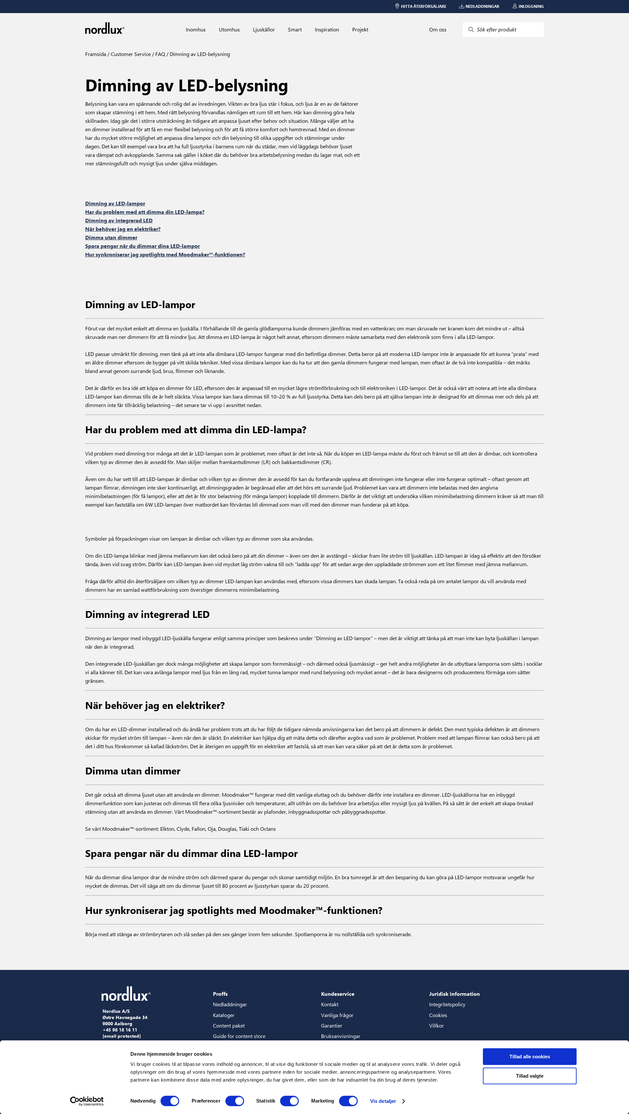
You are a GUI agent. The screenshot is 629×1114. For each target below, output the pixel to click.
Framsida (95, 53)
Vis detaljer (383, 1101)
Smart (295, 29)
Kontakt (329, 1004)
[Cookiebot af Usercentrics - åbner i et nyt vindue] (87, 1101)
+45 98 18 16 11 (120, 1029)
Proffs (220, 993)
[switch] (234, 1101)
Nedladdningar (230, 1004)
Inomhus (196, 29)
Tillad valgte (529, 1076)
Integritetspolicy (447, 1004)
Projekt (360, 29)
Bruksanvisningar (340, 1035)
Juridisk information (454, 993)
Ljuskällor (264, 29)
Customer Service (130, 53)
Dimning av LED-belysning (199, 53)
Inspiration (327, 29)
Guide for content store (239, 1035)
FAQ (159, 53)
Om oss (438, 29)
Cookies (438, 1015)
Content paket (229, 1025)
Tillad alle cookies (529, 1056)
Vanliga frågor (337, 1015)
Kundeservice (337, 993)
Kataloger (224, 1015)
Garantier (331, 1025)
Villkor (436, 1025)
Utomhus (229, 29)
